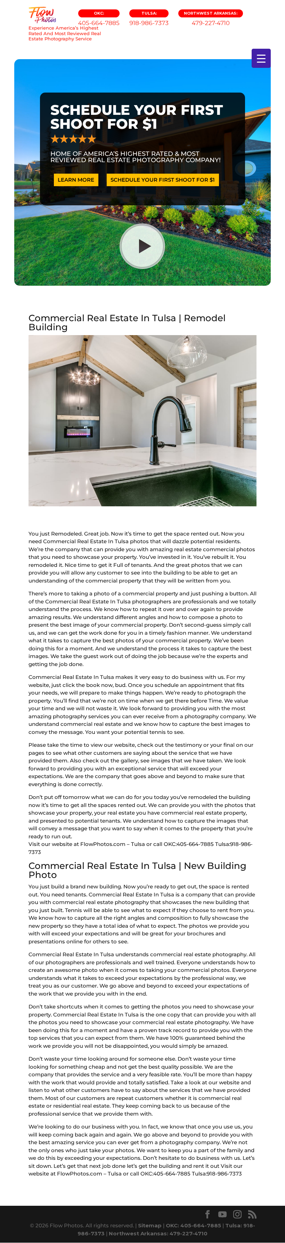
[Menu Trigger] (261, 58)
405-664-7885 (99, 18)
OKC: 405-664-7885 (193, 1225)
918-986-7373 (149, 18)
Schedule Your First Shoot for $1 (163, 179)
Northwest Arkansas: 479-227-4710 (158, 1233)
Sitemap (150, 1225)
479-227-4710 (210, 18)
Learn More (76, 179)
